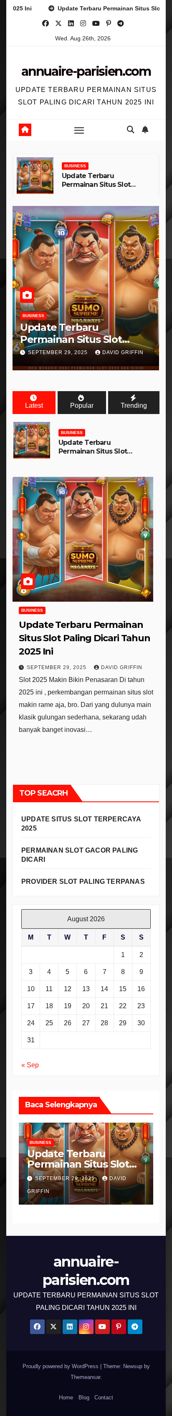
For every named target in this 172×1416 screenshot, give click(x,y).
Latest (34, 405)
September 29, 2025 (58, 352)
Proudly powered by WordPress (61, 1366)
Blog (83, 1397)
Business (75, 166)
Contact (103, 1397)
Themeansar (85, 1377)
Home (66, 1397)
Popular (82, 405)
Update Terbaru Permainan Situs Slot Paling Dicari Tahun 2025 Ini (102, 189)
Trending (134, 405)
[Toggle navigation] (79, 130)
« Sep (30, 1065)
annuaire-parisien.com (86, 71)
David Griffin (123, 352)
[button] (130, 130)
